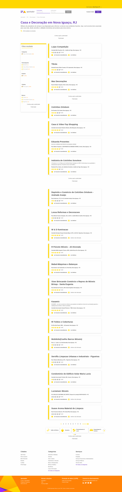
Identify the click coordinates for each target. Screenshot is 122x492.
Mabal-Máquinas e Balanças (64, 264)
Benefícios (50, 466)
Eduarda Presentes (60, 142)
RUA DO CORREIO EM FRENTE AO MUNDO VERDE (63, 144)
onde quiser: (53, 10)
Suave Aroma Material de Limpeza (67, 408)
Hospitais (78, 456)
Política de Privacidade (66, 480)
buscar (68, 11)
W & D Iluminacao (59, 229)
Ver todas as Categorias (54, 470)
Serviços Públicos (80, 460)
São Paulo (23, 454)
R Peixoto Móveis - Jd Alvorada (66, 247)
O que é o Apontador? (25, 480)
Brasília (22, 460)
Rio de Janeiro (24, 456)
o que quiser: (39, 10)
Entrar (98, 11)
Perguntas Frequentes (25, 482)
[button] (74, 434)
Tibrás (54, 64)
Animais (50, 456)
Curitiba (22, 462)
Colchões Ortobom (60, 107)
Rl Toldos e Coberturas (62, 322)
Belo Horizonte (24, 458)
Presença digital (44, 483)
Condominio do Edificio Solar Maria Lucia (71, 374)
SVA (42, 482)
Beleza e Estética (52, 464)
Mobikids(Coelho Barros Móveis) (66, 339)
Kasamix (55, 301)
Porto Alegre (23, 464)
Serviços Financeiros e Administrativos (84, 458)
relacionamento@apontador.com (90, 480)
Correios (78, 454)
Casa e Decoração (52, 468)
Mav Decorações (59, 81)
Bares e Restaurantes (53, 462)
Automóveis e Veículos (53, 460)
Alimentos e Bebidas (53, 454)
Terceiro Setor (79, 462)
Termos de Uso (24, 483)
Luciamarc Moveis (59, 391)
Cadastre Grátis (90, 11)
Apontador (23, 17)
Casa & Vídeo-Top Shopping (64, 124)
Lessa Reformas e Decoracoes (65, 212)
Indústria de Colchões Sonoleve (66, 160)
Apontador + (43, 480)
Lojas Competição (59, 47)
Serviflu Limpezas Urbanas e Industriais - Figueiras (75, 356)
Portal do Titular (65, 482)
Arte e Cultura (51, 458)
